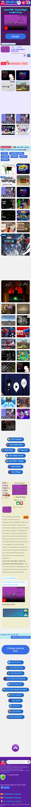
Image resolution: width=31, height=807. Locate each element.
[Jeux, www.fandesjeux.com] (10, 3)
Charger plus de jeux (15, 649)
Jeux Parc (16, 706)
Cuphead (5, 156)
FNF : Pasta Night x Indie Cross (12, 801)
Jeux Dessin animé (16, 455)
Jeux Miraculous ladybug (16, 679)
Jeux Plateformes (16, 668)
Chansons (5, 159)
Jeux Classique (16, 684)
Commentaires (14, 64)
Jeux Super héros (16, 445)
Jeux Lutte (9, 450)
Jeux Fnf (24, 450)
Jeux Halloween (16, 717)
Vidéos (24, 64)
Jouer (15, 36)
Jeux (3, 64)
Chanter (23, 156)
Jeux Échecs (16, 711)
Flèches (14, 156)
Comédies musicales (17, 153)
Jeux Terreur (16, 466)
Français (6, 787)
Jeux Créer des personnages (16, 689)
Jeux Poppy (16, 472)
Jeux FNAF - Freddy (16, 461)
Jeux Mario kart (16, 673)
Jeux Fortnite (16, 662)
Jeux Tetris (16, 700)
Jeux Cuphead (16, 439)
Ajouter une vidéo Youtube (20, 637)
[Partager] (28, 55)
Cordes (4, 153)
